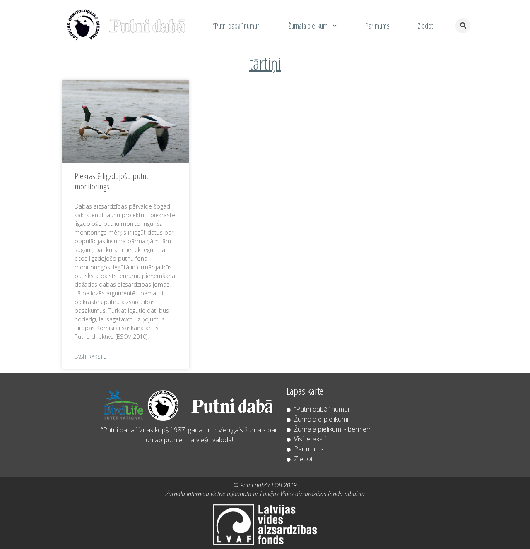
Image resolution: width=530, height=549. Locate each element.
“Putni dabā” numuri (236, 26)
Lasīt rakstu (91, 356)
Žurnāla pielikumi (309, 26)
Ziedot (425, 26)
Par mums (377, 26)
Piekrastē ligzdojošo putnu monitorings (112, 181)
